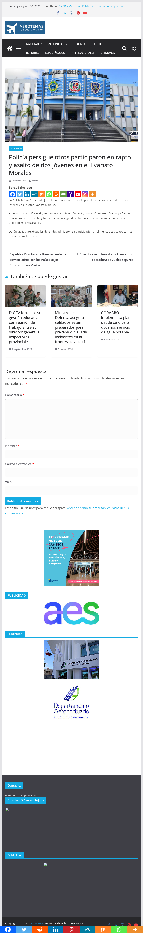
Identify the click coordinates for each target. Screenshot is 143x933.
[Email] (63, 194)
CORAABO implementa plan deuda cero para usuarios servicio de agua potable (116, 322)
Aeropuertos (57, 44)
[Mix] (41, 194)
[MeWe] (34, 194)
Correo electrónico (19, 464)
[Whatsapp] (49, 194)
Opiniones (108, 53)
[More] (92, 194)
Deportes (32, 53)
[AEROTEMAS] (9, 48)
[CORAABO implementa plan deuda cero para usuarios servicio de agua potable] (117, 288)
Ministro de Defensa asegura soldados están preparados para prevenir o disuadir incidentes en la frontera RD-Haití (71, 327)
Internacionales (83, 53)
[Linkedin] (27, 194)
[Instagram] (85, 194)
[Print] (56, 194)
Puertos (96, 44)
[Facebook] (12, 194)
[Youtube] (78, 194)
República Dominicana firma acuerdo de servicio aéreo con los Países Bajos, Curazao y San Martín (38, 259)
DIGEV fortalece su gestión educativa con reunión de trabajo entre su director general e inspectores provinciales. (25, 327)
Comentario (14, 395)
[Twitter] (20, 194)
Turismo (79, 44)
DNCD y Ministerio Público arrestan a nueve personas (91, 6)
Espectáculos (55, 53)
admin (35, 180)
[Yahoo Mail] (70, 194)
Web (8, 482)
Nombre (12, 446)
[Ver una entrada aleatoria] (133, 48)
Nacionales (34, 44)
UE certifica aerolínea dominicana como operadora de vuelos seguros (105, 257)
